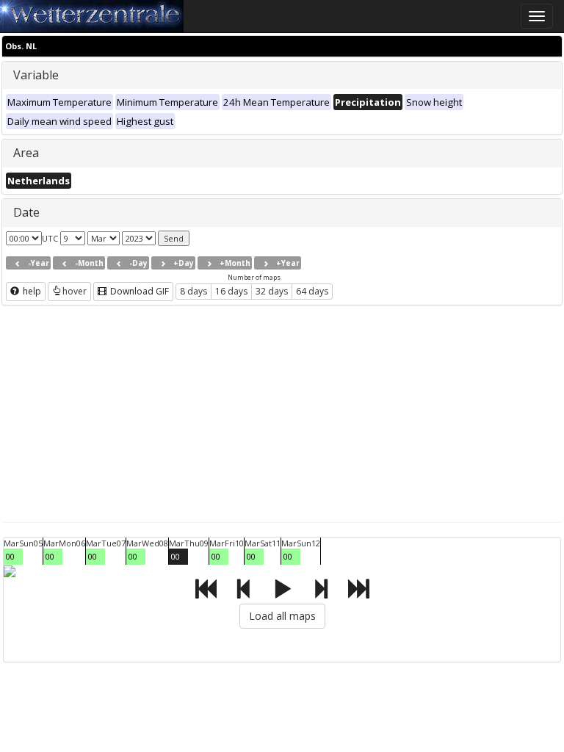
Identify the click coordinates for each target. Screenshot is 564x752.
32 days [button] (272, 291)
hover (74, 291)
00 (10, 556)
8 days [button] (193, 291)
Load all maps (282, 616)
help (31, 291)
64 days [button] (312, 291)
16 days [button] (231, 291)
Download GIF (138, 291)
